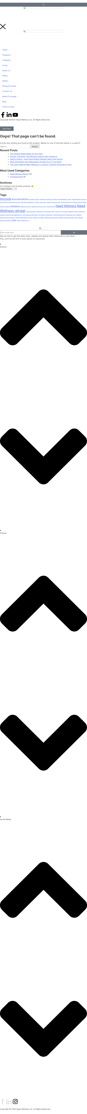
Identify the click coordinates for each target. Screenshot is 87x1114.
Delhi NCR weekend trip (28, 202)
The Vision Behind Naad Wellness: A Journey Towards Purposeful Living (40, 164)
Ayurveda (5, 198)
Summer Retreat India (59, 215)
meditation (15, 206)
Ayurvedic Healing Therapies (37, 199)
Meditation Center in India (38, 206)
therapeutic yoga (71, 215)
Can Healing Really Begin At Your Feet (26, 154)
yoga (13, 220)
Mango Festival (77, 202)
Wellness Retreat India (51, 217)
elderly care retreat (40, 202)
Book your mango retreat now (11, 202)
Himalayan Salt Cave (67, 202)
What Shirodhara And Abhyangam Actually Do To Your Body (36, 162)
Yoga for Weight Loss (23, 220)
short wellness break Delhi (30, 215)
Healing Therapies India (53, 202)
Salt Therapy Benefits (67, 211)
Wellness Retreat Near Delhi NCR (67, 217)
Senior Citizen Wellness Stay (14, 215)
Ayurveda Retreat (20, 199)
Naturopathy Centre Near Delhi (45, 211)
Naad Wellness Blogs (19, 174)
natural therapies (31, 211)
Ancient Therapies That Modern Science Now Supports (33, 156)
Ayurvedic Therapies (51, 199)
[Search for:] (15, 146)
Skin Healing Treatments (45, 215)
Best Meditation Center (64, 199)
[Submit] (74, 232)
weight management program (23, 217)
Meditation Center (25, 206)
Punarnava (58, 211)
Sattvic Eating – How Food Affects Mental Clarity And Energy (36, 159)
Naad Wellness (66, 206)
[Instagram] (15, 1101)
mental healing (51, 206)
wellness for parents (39, 217)
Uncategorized (16, 177)
